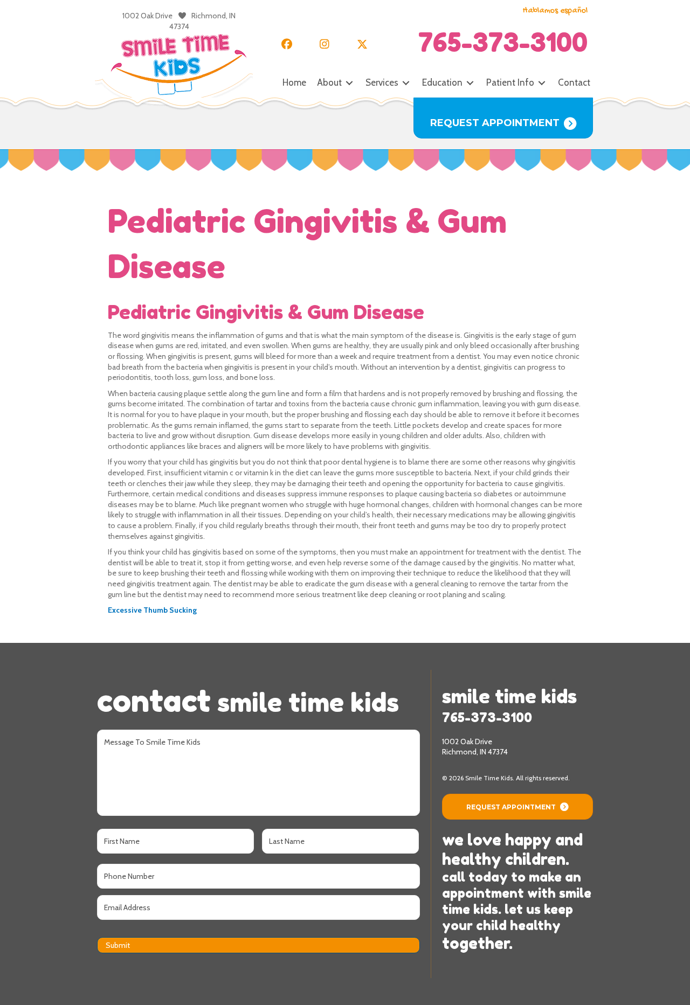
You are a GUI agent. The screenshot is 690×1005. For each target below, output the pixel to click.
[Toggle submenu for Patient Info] (541, 83)
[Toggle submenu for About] (349, 83)
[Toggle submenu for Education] (470, 83)
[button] (287, 44)
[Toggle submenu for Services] (405, 83)
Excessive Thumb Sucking (152, 610)
